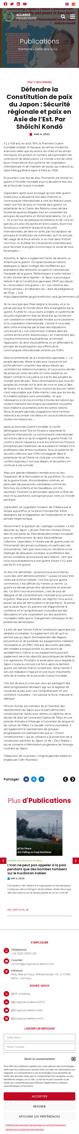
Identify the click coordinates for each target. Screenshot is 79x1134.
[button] (73, 1059)
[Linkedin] (18, 4)
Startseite (25, 49)
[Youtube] (25, 4)
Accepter (39, 1096)
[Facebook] (5, 4)
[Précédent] (66, 779)
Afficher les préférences (39, 1116)
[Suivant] (72, 779)
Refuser (39, 1106)
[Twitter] (12, 4)
